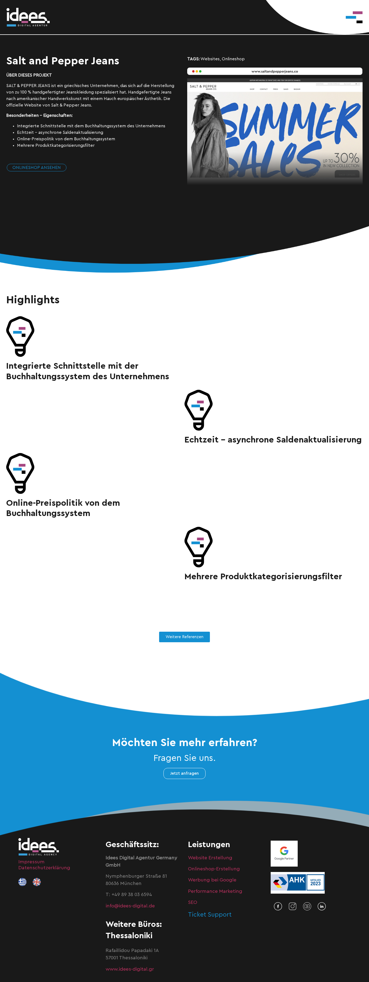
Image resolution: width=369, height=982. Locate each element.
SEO (192, 902)
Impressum (31, 861)
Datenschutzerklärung (44, 867)
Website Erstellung (210, 857)
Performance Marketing (215, 891)
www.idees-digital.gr (130, 969)
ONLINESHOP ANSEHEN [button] (36, 167)
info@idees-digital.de (130, 905)
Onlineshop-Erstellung (214, 868)
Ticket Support (210, 914)
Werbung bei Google (212, 879)
